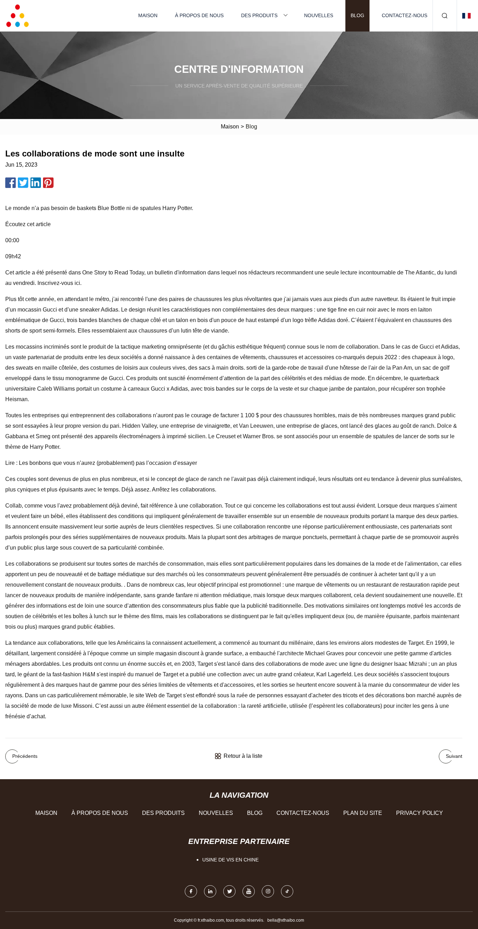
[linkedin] (210, 891)
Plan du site (362, 813)
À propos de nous (199, 15)
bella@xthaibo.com (285, 920)
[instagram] (268, 891)
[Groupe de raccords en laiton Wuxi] (17, 16)
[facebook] (191, 891)
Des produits (259, 15)
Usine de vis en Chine (230, 859)
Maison (147, 15)
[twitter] (229, 891)
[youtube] (248, 891)
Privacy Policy (419, 813)
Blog (357, 15)
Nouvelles (318, 15)
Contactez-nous (404, 15)
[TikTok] (287, 891)
